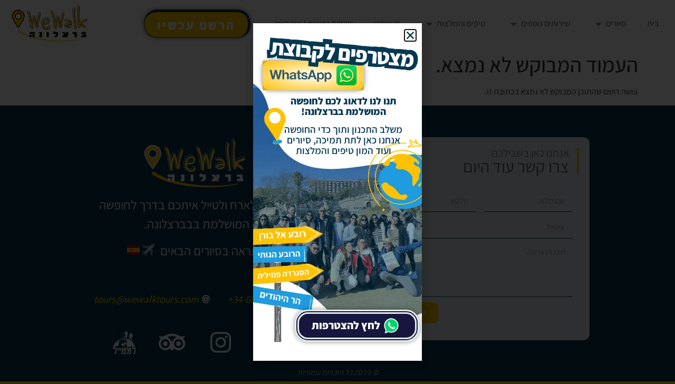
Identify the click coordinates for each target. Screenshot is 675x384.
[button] (410, 35)
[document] (337, 192)
